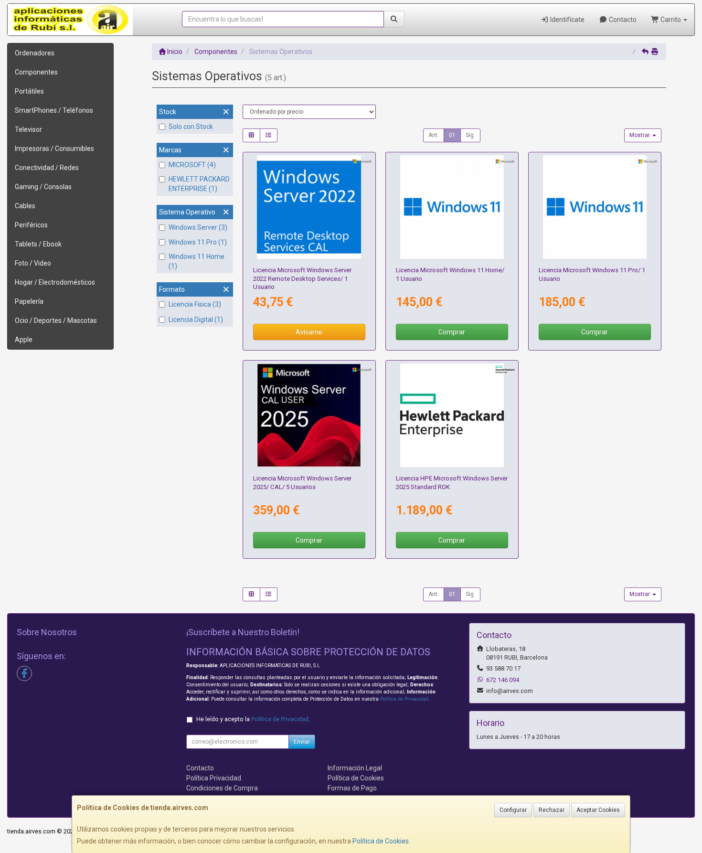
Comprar (451, 332)
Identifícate (567, 19)
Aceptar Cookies (598, 810)
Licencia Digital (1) (196, 319)
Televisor (28, 129)
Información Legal (355, 768)
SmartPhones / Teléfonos (54, 110)
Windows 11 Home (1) (196, 261)
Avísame (309, 332)
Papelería (29, 301)
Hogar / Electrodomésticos (55, 282)
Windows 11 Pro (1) (198, 242)
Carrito (670, 19)
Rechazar (551, 810)
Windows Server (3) (198, 227)
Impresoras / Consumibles (54, 148)
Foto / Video (33, 263)
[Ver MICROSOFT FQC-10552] (595, 207)
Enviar (302, 741)
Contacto (622, 19)
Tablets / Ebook (38, 244)
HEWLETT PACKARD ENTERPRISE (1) (199, 183)
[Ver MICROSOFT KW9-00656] (452, 207)
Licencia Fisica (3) (195, 304)
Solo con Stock (191, 126)
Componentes (36, 72)
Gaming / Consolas (43, 187)
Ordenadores (34, 53)
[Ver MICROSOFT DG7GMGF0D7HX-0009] (309, 207)
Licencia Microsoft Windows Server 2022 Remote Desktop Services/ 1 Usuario (302, 278)
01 (452, 135)
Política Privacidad (213, 778)
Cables (25, 206)
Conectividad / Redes (47, 167)
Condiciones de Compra (222, 788)
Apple (23, 339)
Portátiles (29, 91)
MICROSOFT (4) (192, 165)
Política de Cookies (380, 841)
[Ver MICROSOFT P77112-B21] (309, 415)
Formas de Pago (352, 788)
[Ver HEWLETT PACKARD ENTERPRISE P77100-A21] (452, 415)
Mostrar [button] (640, 135)
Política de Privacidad (404, 699)
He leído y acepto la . (253, 719)
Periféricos (31, 225)
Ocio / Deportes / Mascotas (56, 320)
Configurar (513, 810)
